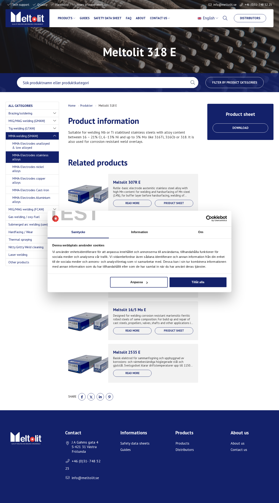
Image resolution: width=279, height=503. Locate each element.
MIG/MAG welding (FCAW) (26, 209)
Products (65, 18)
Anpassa (136, 282)
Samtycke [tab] (78, 232)
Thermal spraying (20, 239)
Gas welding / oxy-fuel (24, 217)
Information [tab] (139, 232)
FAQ (128, 18)
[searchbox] (102, 82)
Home (72, 105)
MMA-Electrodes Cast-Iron (30, 190)
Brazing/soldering (20, 113)
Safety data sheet (108, 18)
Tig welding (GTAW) (21, 128)
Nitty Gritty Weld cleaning (26, 247)
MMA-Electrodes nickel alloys (28, 169)
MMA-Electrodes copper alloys (28, 180)
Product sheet (174, 203)
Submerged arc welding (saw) (28, 224)
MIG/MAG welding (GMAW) (26, 121)
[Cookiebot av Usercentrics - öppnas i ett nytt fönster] (209, 219)
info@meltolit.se (225, 4)
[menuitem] (208, 18)
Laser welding (17, 255)
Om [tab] (200, 232)
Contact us (158, 18)
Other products (18, 262)
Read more (132, 203)
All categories (20, 106)
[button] (192, 82)
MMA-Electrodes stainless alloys (30, 157)
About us (237, 443)
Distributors (250, 18)
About (141, 18)
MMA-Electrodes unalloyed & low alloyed (31, 145)
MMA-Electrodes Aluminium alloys (31, 200)
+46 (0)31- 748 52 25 (258, 4)
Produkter (86, 105)
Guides (84, 18)
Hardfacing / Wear (20, 232)
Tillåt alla (198, 282)
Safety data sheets (135, 443)
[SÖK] (225, 18)
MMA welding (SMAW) (23, 136)
